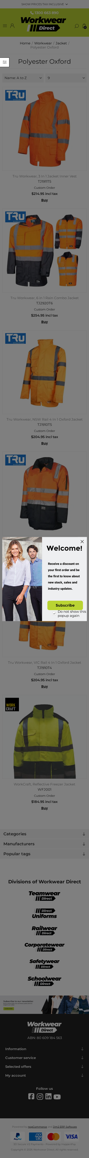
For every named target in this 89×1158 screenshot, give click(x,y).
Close (82, 541)
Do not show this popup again (72, 613)
